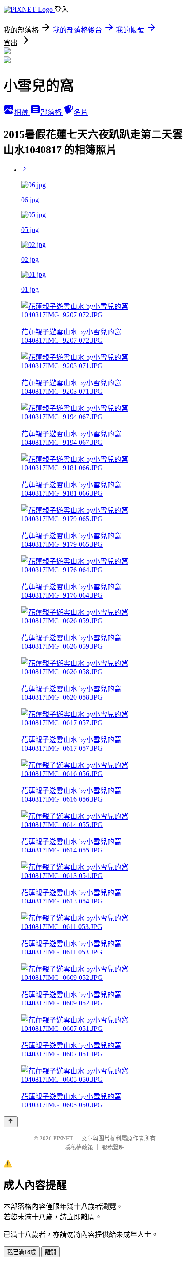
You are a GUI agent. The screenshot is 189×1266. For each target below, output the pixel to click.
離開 (50, 1252)
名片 (81, 112)
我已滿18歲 (21, 1252)
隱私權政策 (79, 1147)
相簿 (22, 112)
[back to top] (11, 1121)
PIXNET (63, 1138)
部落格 (51, 112)
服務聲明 (113, 1147)
